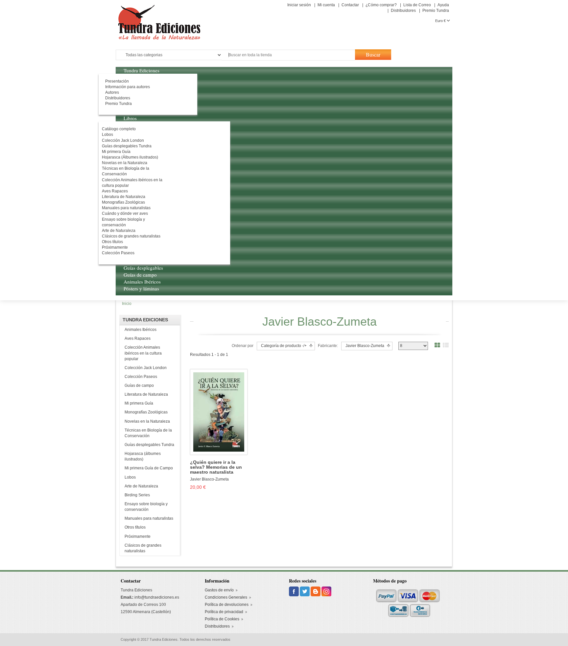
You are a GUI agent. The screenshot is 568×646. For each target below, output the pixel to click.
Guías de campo (139, 385)
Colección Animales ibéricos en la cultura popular (143, 353)
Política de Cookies (222, 619)
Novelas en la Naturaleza (147, 421)
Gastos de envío (219, 590)
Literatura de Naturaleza (146, 394)
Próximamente (138, 536)
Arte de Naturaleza (141, 486)
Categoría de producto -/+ (284, 345)
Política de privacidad (224, 611)
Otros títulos (135, 527)
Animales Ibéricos (140, 329)
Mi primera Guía (139, 403)
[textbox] (288, 55)
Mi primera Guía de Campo (149, 468)
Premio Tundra (435, 10)
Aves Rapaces (138, 338)
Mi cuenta (326, 5)
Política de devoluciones (226, 604)
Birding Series (137, 495)
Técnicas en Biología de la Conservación (148, 433)
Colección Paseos (141, 376)
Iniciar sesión (299, 5)
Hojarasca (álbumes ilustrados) (143, 456)
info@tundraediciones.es (156, 597)
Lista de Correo (417, 5)
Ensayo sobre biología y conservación (146, 507)
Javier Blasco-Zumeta (209, 479)
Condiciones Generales (226, 597)
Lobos (130, 477)
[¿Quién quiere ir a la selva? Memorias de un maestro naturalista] (218, 411)
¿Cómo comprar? (381, 5)
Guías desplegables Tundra (149, 444)
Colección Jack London (146, 367)
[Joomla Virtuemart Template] (294, 591)
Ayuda (443, 5)
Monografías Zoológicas (146, 412)
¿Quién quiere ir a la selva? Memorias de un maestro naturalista (216, 467)
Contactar (350, 5)
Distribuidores (403, 10)
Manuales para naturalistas (149, 518)
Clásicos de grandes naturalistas (143, 548)
